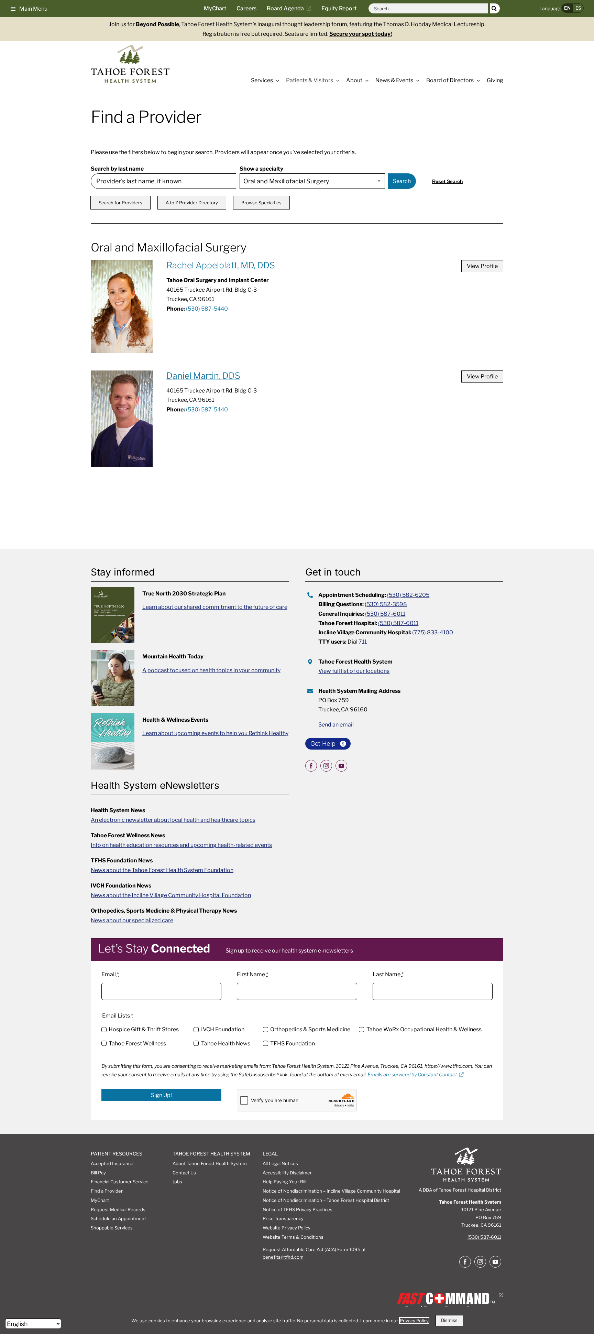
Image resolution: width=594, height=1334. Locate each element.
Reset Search (447, 181)
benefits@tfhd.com (283, 1257)
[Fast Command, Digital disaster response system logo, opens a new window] (448, 1295)
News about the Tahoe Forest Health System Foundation (162, 870)
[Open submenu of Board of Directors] (477, 80)
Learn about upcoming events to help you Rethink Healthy (215, 733)
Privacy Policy (414, 1320)
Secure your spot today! (360, 34)
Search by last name (117, 168)
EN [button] (567, 8)
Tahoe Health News (225, 1043)
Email (110, 974)
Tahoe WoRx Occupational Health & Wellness (423, 1029)
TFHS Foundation (292, 1043)
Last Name (388, 974)
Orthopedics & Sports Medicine (310, 1029)
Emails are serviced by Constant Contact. (412, 1074)
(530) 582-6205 (408, 595)
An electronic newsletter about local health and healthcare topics (173, 820)
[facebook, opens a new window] (311, 766)
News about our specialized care (132, 920)
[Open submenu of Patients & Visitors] (336, 80)
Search (402, 181)
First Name (252, 974)
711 (363, 641)
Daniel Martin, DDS (203, 375)
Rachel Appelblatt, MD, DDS (220, 265)
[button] (29, 8)
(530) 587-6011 (385, 614)
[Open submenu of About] (365, 80)
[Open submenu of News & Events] (416, 80)
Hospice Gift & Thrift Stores (144, 1029)
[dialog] (297, 1320)
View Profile (482, 266)
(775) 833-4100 (432, 632)
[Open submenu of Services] (276, 80)
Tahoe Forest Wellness (137, 1043)
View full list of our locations (353, 671)
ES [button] (578, 8)
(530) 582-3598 (386, 604)
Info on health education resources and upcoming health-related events (181, 845)
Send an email (336, 724)
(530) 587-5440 (207, 308)
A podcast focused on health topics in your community (211, 670)
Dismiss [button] (449, 1320)
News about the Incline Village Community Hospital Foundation (171, 895)
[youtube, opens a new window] (341, 766)
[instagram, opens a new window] (326, 766)
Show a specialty (261, 168)
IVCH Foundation (222, 1029)
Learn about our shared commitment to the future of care (214, 607)
